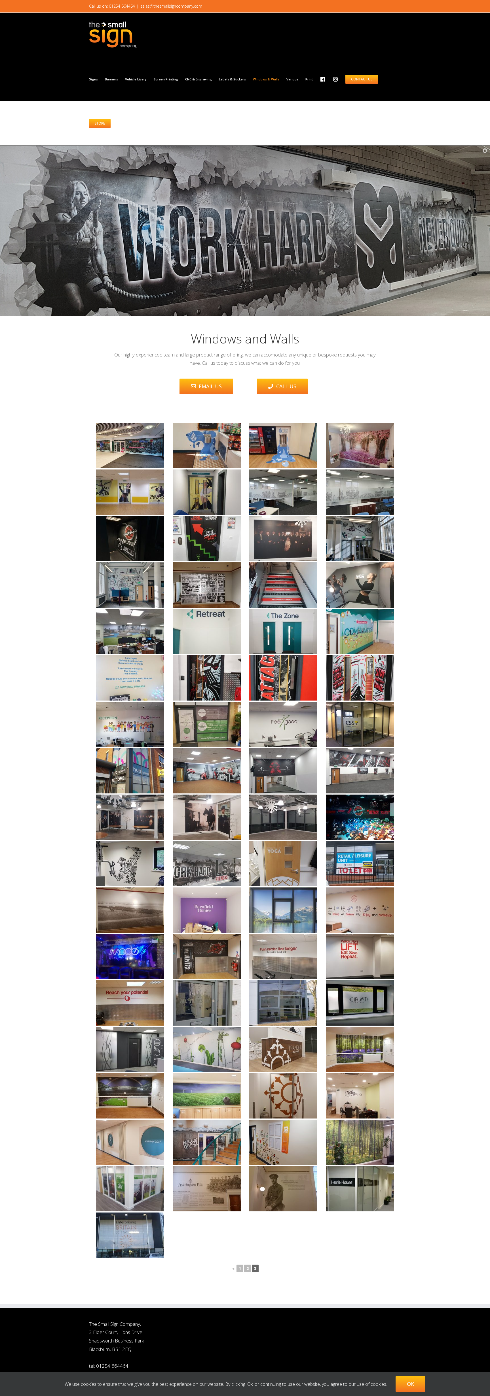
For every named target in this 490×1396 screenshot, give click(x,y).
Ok (410, 1383)
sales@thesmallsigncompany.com (171, 6)
